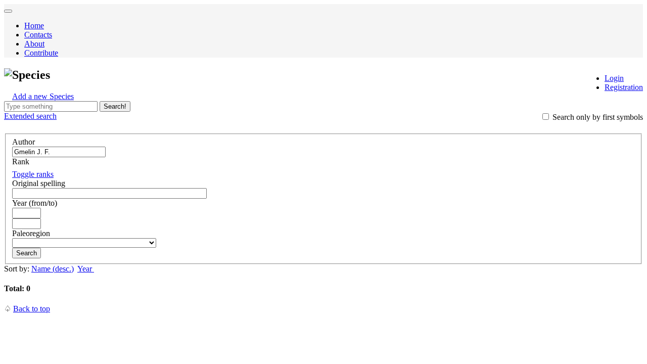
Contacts (38, 34)
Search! (115, 106)
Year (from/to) (34, 203)
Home (34, 25)
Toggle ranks (33, 174)
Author (23, 142)
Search (26, 253)
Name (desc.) (52, 268)
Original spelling (38, 183)
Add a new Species (43, 96)
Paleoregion (31, 233)
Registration (624, 87)
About (34, 43)
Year (85, 268)
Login (614, 78)
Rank (20, 161)
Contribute (41, 53)
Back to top (31, 308)
